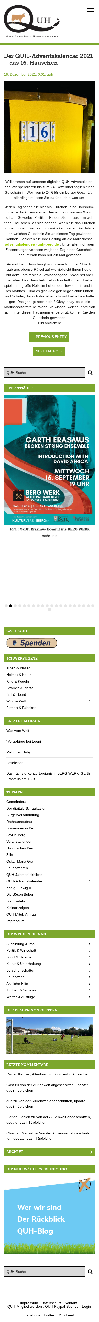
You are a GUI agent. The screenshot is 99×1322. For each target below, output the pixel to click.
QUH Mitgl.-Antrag (21, 914)
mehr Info (49, 536)
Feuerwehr (15, 977)
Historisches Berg (20, 848)
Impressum (15, 921)
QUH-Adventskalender (24, 881)
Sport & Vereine (18, 957)
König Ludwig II (18, 888)
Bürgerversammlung (22, 815)
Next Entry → (49, 351)
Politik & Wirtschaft (21, 950)
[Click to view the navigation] (90, 9)
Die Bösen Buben (20, 894)
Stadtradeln (15, 901)
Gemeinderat (16, 802)
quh (50, 74)
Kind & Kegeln (17, 681)
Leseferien (14, 763)
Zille (9, 855)
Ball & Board (16, 694)
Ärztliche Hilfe (17, 984)
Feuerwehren (17, 868)
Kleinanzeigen (17, 908)
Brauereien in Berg (21, 828)
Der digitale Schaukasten (26, 808)
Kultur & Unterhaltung (23, 964)
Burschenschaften (20, 970)
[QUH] (32, 21)
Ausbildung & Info (20, 944)
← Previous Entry (49, 337)
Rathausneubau (19, 822)
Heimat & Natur (18, 675)
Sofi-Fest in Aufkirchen (71, 1074)
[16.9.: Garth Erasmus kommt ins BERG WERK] (49, 460)
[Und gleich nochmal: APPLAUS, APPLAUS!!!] (49, 1035)
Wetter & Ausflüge (20, 997)
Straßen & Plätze (20, 688)
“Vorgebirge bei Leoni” (24, 741)
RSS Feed (66, 1315)
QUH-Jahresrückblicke (24, 875)
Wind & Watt (16, 701)
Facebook (32, 1315)
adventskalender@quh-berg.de (32, 244)
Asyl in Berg (15, 835)
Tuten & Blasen (18, 668)
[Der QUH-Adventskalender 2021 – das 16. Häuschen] (49, 127)
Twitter (49, 1315)
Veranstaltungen (19, 841)
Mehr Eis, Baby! (19, 752)
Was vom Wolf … (20, 731)
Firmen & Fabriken (21, 708)
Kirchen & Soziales (21, 990)
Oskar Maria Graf (20, 861)
